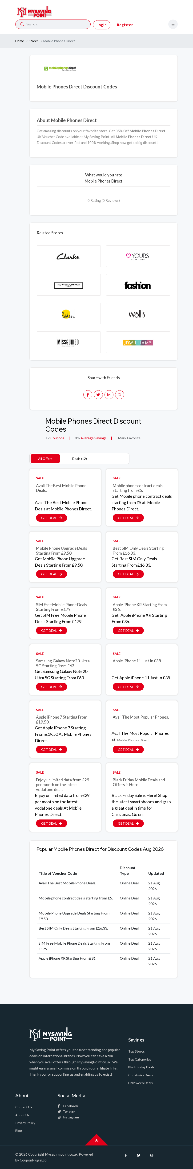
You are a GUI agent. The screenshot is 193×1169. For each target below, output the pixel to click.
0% (77, 438)
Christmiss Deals (140, 1075)
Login (101, 25)
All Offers (45, 459)
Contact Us (23, 1107)
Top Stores (136, 1051)
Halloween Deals (140, 1083)
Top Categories (139, 1059)
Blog (18, 1131)
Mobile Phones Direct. (133, 740)
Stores (34, 41)
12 (47, 438)
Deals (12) (79, 459)
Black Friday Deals (141, 1067)
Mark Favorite (129, 438)
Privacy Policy (25, 1123)
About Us (22, 1115)
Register (125, 25)
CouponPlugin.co (33, 1160)
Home (19, 41)
